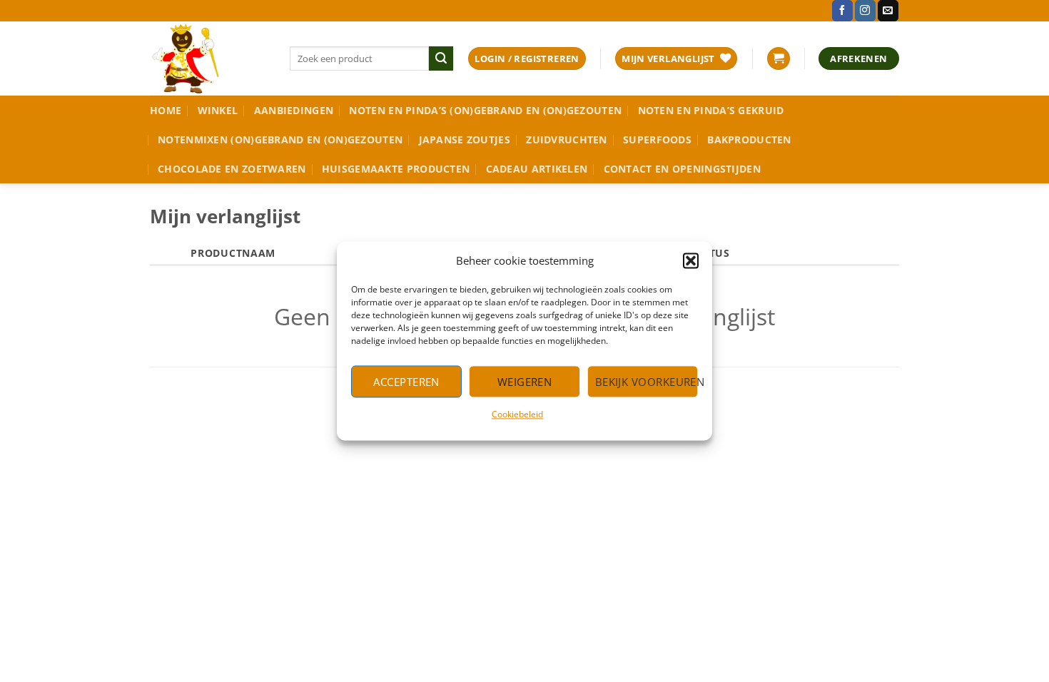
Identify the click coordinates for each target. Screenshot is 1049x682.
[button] (691, 260)
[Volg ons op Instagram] (865, 10)
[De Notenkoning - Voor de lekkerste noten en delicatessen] (209, 58)
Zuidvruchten (566, 139)
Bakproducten (749, 139)
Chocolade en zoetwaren (231, 168)
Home (165, 110)
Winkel (218, 110)
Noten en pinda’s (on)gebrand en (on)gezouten (485, 110)
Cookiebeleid (517, 414)
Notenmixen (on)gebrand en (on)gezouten (280, 139)
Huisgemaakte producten (396, 168)
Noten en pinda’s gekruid (711, 110)
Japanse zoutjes (464, 139)
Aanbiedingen (293, 110)
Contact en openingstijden (682, 168)
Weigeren (524, 382)
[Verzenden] (441, 58)
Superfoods (657, 139)
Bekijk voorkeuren (646, 382)
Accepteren (406, 382)
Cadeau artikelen (537, 168)
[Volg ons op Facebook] (842, 10)
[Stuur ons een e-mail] (888, 10)
